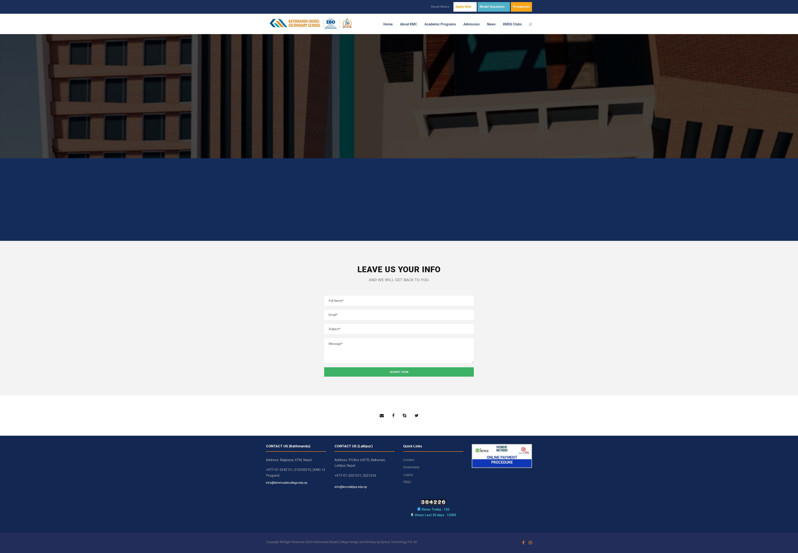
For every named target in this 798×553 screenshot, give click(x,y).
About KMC (408, 24)
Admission (471, 24)
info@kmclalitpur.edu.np (351, 487)
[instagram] (530, 542)
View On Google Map (468, 219)
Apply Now (463, 7)
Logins (408, 475)
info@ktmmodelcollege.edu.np (384, 209)
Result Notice (440, 7)
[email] (382, 415)
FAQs (407, 482)
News (491, 24)
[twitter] (417, 415)
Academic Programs (440, 24)
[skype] (404, 415)
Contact (408, 460)
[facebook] (393, 415)
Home (388, 24)
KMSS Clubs (512, 24)
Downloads (411, 467)
